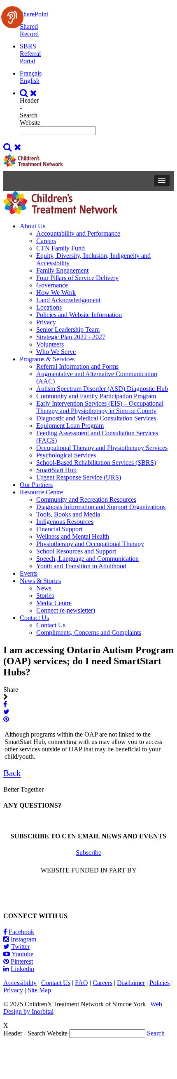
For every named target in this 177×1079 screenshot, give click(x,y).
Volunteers (50, 344)
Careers (46, 240)
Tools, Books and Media (68, 514)
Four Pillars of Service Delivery (77, 277)
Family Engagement (62, 270)
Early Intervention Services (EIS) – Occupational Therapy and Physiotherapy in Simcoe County (99, 407)
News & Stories (40, 580)
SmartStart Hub (56, 469)
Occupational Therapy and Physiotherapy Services (102, 447)
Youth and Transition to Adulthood (81, 565)
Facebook (21, 931)
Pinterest (22, 961)
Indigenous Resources (64, 521)
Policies (159, 982)
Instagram (23, 939)
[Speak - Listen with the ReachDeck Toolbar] (12, 17)
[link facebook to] (6, 704)
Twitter (20, 946)
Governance (52, 285)
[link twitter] (7, 711)
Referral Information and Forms (77, 366)
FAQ (81, 982)
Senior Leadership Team (68, 329)
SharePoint (34, 14)
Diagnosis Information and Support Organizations (100, 506)
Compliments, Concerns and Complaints (88, 632)
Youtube (22, 953)
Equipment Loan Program (70, 425)
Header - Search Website (30, 111)
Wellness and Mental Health (72, 536)
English (30, 80)
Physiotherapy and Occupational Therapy (90, 543)
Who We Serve (56, 351)
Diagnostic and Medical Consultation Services (96, 418)
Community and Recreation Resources (86, 499)
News (43, 588)
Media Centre (54, 602)
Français (31, 73)
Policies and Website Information (79, 314)
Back (12, 773)
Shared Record (29, 30)
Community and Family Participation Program (96, 396)
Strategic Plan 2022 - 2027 (70, 336)
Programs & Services (47, 359)
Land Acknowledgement (68, 299)
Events (28, 573)
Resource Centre (41, 492)
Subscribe (88, 852)
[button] (162, 180)
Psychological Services (66, 455)
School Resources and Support (76, 551)
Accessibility (20, 982)
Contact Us (34, 617)
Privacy (46, 322)
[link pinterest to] (7, 719)
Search (156, 1033)
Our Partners (36, 484)
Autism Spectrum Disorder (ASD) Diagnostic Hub (102, 388)
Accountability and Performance (78, 233)
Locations (49, 307)
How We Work (56, 292)
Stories (45, 595)
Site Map (39, 990)
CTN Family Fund (60, 248)
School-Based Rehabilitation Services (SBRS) (96, 462)
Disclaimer (131, 982)
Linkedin (22, 968)
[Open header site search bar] (29, 93)
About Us (32, 226)
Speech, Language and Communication (87, 558)
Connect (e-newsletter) (65, 610)
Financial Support (59, 529)
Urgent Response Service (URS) (78, 477)
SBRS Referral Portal (30, 53)
